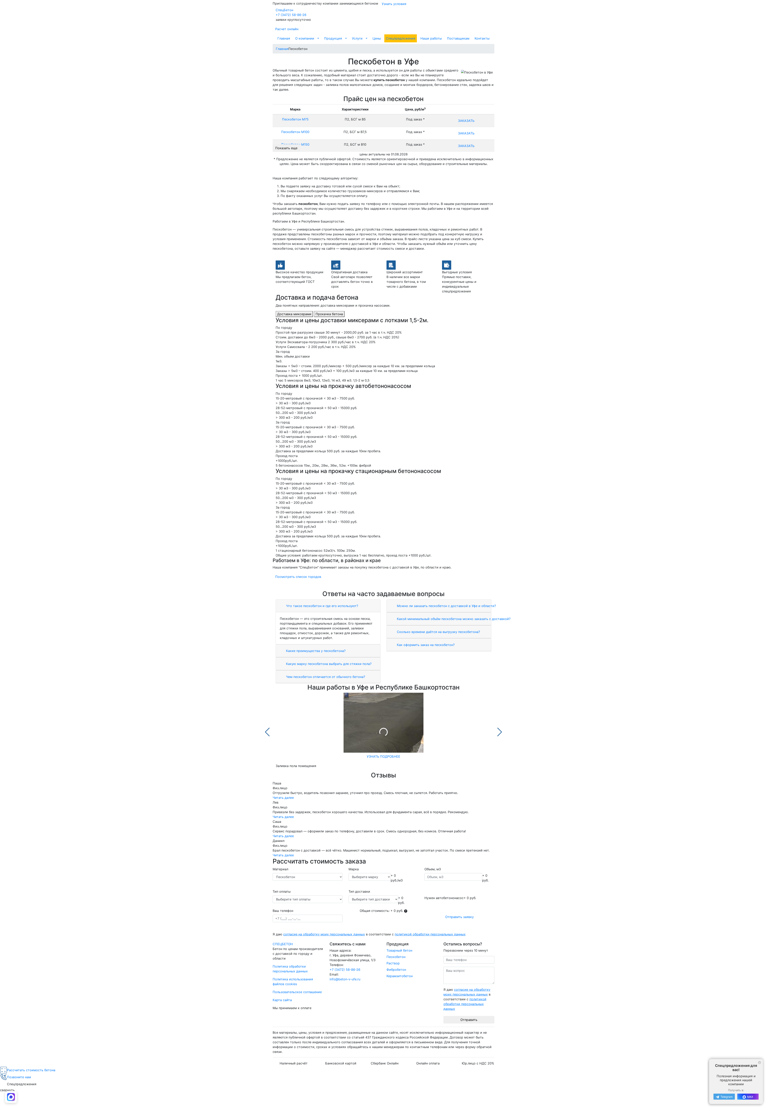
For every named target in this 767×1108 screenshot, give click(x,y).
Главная (283, 38)
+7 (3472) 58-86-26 (291, 15)
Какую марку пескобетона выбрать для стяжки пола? (328, 664)
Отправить (468, 1020)
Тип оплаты (282, 891)
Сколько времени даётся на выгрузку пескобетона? (438, 632)
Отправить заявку (459, 917)
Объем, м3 (432, 869)
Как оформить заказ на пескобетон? (425, 645)
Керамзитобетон (399, 976)
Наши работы (431, 38)
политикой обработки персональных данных (430, 934)
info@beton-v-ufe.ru (345, 979)
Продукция (333, 38)
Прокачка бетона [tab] (329, 314)
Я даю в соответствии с (369, 934)
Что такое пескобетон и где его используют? (321, 606)
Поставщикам (458, 38)
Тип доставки (359, 891)
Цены (377, 38)
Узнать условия (394, 4)
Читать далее (283, 798)
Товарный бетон (399, 950)
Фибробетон (396, 970)
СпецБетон (284, 10)
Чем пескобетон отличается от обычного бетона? (325, 677)
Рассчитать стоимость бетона (31, 1070)
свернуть (7, 1090)
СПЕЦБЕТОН (283, 944)
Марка (354, 869)
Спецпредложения (400, 38)
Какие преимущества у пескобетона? (315, 651)
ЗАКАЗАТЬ (466, 121)
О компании (304, 38)
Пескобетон (395, 957)
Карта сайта (282, 1000)
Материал (280, 869)
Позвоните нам (19, 1077)
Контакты (482, 38)
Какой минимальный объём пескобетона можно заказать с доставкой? (453, 619)
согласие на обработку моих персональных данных (324, 934)
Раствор (393, 963)
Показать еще (286, 148)
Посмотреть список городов (298, 577)
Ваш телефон (283, 911)
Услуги (357, 38)
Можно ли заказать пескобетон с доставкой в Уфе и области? (446, 606)
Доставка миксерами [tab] (294, 314)
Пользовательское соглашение (297, 992)
